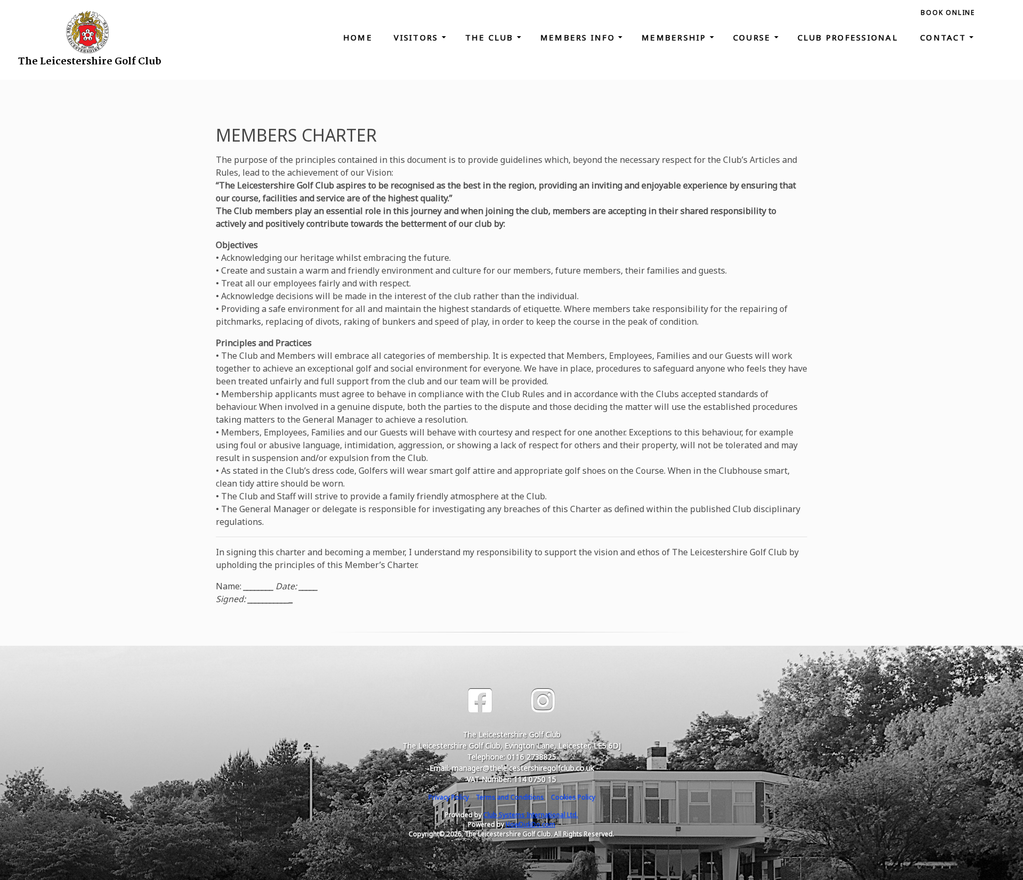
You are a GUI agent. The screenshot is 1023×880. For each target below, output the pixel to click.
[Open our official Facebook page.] (480, 701)
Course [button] (753, 37)
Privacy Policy (448, 797)
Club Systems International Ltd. (530, 814)
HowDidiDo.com (530, 824)
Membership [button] (676, 37)
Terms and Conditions (510, 797)
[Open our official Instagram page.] (543, 701)
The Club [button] (491, 37)
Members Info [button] (579, 37)
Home (357, 37)
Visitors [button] (417, 37)
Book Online (948, 12)
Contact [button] (944, 37)
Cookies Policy (573, 797)
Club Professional (850, 37)
